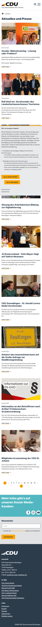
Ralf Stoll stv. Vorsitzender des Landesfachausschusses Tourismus (20, 102)
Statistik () (15, 161)
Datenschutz (5, 189)
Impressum (5, 192)
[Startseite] (10, 3)
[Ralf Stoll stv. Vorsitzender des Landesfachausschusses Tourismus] (21, 74)
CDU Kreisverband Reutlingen (12, 7)
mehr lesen (5, 66)
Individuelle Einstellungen (18, 161)
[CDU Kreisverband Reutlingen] (3, 13)
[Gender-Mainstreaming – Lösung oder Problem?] (21, 24)
